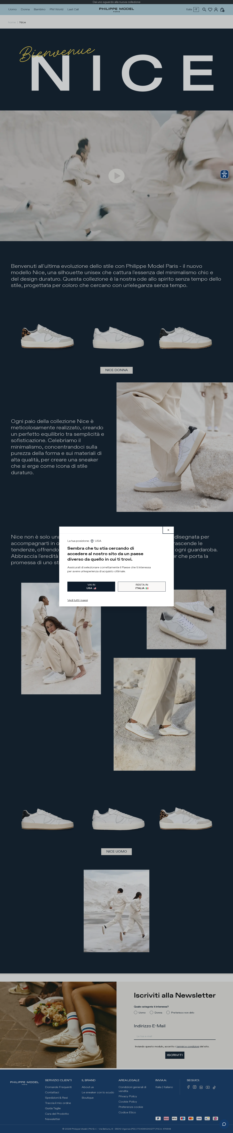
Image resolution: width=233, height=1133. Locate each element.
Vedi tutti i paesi (77, 600)
